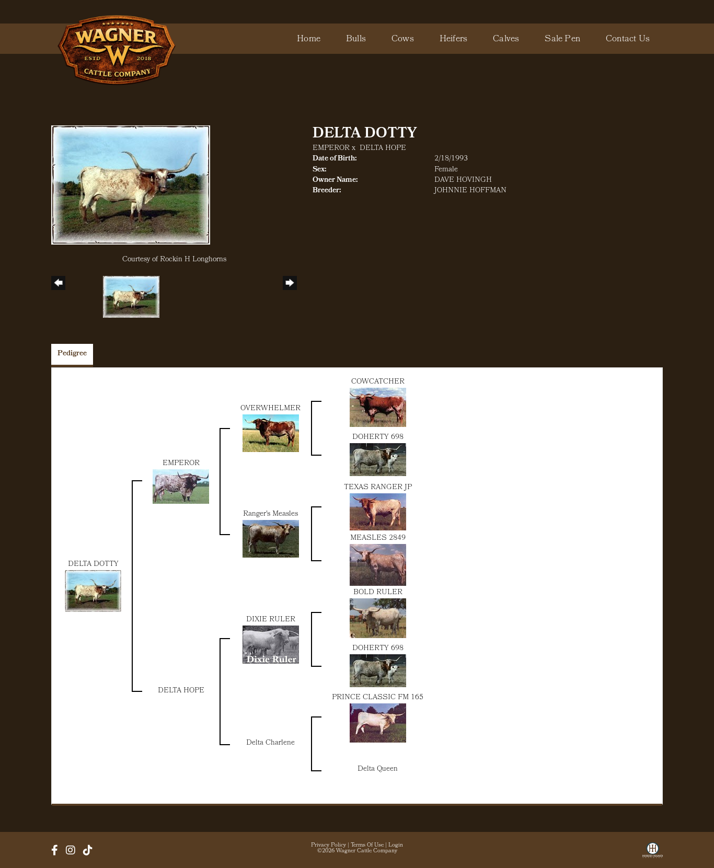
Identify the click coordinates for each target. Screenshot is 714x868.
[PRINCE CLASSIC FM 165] (378, 723)
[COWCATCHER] (378, 407)
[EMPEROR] (181, 487)
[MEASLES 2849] (378, 565)
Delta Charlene (270, 743)
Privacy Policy (328, 845)
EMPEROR (331, 149)
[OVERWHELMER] (271, 433)
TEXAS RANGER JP (378, 488)
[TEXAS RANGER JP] (378, 512)
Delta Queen (378, 769)
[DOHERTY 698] (378, 460)
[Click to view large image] (130, 185)
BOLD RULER (377, 593)
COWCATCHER (378, 382)
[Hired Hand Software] (652, 853)
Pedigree (72, 354)
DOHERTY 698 (378, 438)
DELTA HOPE (383, 149)
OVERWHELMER (270, 409)
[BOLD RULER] (378, 618)
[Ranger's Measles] (271, 539)
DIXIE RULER (270, 620)
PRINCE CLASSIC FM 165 (377, 698)
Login (395, 845)
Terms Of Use (367, 845)
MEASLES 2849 (378, 539)
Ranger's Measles (270, 514)
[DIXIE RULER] (271, 645)
